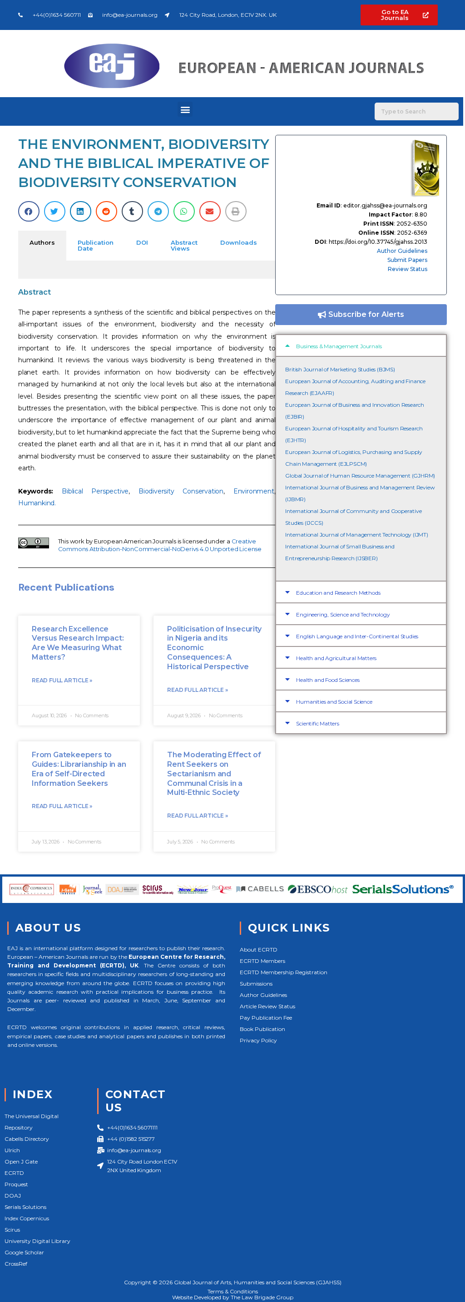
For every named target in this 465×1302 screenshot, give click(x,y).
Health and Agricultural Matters (336, 658)
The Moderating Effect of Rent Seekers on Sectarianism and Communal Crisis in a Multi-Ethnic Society (214, 773)
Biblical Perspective (95, 491)
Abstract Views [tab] (184, 245)
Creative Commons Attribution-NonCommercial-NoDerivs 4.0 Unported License (160, 545)
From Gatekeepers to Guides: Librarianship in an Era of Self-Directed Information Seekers (79, 768)
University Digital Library (37, 1241)
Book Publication (262, 1029)
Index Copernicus (27, 1218)
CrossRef (16, 1263)
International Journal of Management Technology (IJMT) (356, 534)
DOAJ (13, 1195)
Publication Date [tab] (96, 245)
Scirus (12, 1229)
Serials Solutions (25, 1206)
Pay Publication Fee (266, 1017)
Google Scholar (24, 1252)
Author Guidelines (402, 250)
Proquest (16, 1184)
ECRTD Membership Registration (283, 972)
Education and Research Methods (338, 592)
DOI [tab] (142, 242)
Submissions (256, 983)
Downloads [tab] (238, 242)
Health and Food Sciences (327, 679)
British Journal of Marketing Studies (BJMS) (340, 369)
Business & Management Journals (338, 346)
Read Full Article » (62, 680)
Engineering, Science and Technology (343, 614)
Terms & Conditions (233, 1291)
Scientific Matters (317, 723)
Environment (253, 491)
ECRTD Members (262, 960)
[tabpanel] (146, 270)
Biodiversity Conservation (181, 491)
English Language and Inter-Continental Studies (357, 636)
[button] (185, 109)
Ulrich (12, 1150)
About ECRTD (258, 949)
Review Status (407, 269)
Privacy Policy (258, 1040)
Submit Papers (407, 259)
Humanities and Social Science (334, 701)
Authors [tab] (42, 242)
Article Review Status (267, 1006)
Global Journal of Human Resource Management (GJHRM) (360, 475)
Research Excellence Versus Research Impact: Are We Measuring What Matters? (78, 643)
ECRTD (14, 1172)
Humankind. (37, 503)
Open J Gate (21, 1161)
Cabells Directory (27, 1138)
